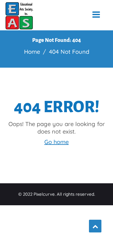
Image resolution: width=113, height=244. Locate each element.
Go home (56, 141)
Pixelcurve (44, 194)
